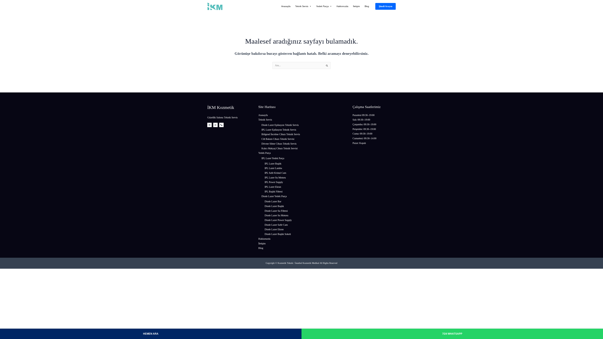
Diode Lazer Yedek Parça (274, 196)
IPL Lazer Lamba (273, 168)
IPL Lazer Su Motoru (275, 177)
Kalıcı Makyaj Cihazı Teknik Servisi (279, 148)
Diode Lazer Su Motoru (276, 215)
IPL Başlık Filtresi (273, 191)
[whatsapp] (215, 125)
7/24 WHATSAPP (452, 333)
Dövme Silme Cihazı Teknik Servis (278, 143)
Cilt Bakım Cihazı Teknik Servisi (277, 139)
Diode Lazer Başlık (274, 206)
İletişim (356, 6)
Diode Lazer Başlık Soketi (278, 234)
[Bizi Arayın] (221, 125)
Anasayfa (286, 6)
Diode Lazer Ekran (274, 229)
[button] (385, 6)
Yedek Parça (322, 6)
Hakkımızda (342, 6)
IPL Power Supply (274, 182)
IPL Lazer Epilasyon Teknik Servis (278, 129)
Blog (367, 6)
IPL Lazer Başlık (273, 163)
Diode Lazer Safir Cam (276, 224)
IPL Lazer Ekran (273, 187)
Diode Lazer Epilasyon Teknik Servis (280, 125)
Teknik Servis (301, 6)
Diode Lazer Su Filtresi (276, 211)
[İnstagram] (209, 125)
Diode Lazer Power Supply (278, 220)
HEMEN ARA (150, 333)
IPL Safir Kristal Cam (275, 173)
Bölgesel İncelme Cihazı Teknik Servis (280, 134)
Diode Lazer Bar (273, 201)
